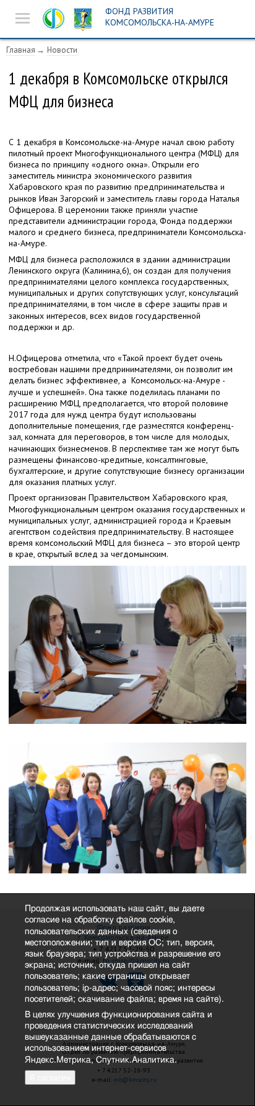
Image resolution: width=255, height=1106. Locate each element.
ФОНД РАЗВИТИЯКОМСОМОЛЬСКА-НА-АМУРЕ (159, 17)
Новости (62, 50)
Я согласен (50, 1077)
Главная (20, 50)
